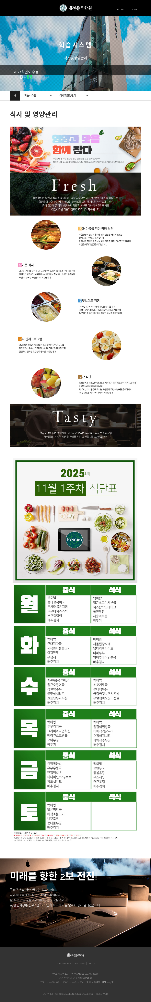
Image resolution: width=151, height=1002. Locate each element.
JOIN (134, 9)
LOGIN (120, 9)
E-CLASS (80, 963)
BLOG (92, 963)
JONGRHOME (63, 963)
